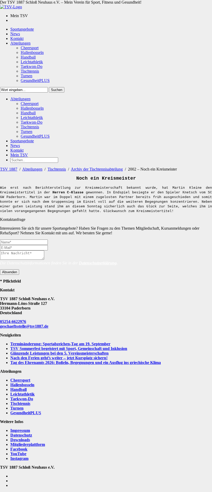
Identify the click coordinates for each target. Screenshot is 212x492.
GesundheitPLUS (25, 413)
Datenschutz (21, 435)
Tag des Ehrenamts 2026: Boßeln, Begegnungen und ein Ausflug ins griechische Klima (85, 362)
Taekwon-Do (21, 399)
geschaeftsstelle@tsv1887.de (24, 326)
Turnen (17, 408)
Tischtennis (57, 169)
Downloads (20, 440)
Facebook (18, 449)
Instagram (19, 458)
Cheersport (20, 380)
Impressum (20, 430)
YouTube (18, 454)
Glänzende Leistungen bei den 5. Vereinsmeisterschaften (59, 353)
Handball (18, 389)
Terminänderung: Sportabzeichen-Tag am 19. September (60, 344)
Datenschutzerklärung (98, 263)
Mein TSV (19, 155)
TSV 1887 (8, 169)
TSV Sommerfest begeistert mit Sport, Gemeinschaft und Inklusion (68, 348)
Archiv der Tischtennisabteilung (97, 169)
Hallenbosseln (22, 385)
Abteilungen (32, 169)
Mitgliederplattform (27, 444)
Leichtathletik (22, 394)
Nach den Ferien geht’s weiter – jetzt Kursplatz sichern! (59, 358)
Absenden (9, 272)
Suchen (56, 90)
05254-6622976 (13, 321)
